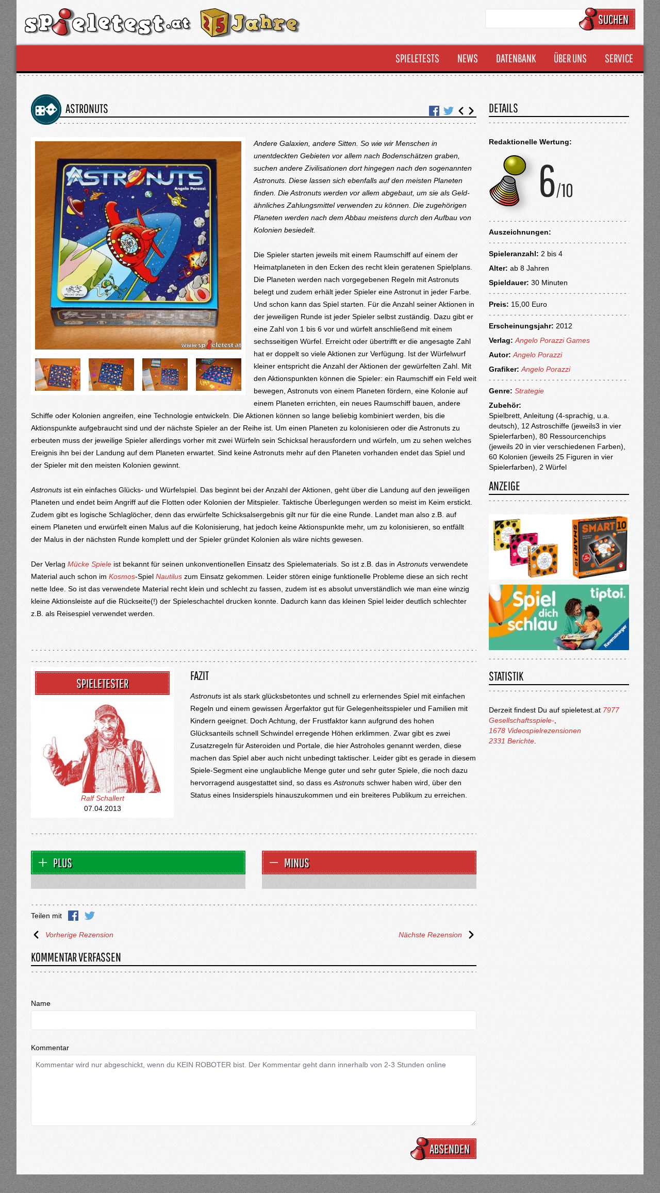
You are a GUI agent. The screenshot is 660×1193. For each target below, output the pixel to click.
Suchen (613, 19)
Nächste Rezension (430, 935)
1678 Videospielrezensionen (535, 730)
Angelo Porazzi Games (552, 340)
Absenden (450, 1148)
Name (41, 1003)
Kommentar (50, 1047)
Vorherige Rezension (79, 935)
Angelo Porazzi (537, 355)
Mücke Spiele (89, 564)
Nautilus (169, 576)
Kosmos (122, 576)
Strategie (529, 391)
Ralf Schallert (102, 798)
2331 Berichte (511, 741)
